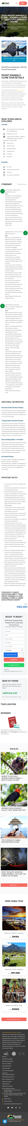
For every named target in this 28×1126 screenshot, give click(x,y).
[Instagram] (15, 1107)
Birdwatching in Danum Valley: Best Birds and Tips (13, 809)
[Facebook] (8, 1107)
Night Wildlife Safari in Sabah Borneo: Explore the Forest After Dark (13, 874)
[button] (3, 49)
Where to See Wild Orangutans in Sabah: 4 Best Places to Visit (12, 778)
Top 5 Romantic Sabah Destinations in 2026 (11, 841)
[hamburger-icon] (16, 3)
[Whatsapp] (19, 1107)
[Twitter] (12, 1107)
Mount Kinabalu (21, 90)
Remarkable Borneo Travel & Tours (10, 1032)
